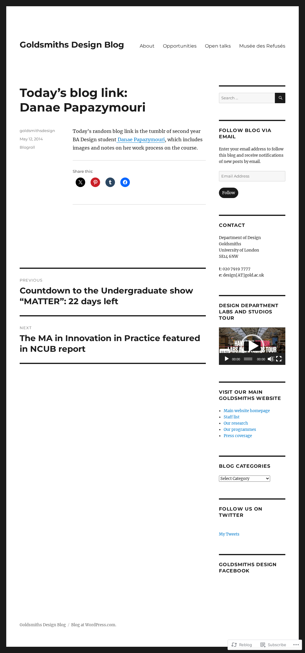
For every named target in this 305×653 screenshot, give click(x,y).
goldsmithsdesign (37, 130)
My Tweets (229, 534)
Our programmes (240, 429)
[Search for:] (247, 98)
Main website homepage (247, 410)
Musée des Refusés (262, 46)
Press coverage (238, 435)
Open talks (218, 46)
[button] (252, 346)
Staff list (231, 417)
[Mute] (270, 359)
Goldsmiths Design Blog (72, 45)
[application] (252, 346)
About (147, 46)
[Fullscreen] (279, 359)
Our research (236, 423)
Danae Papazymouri (140, 139)
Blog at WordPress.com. (93, 624)
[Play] (227, 359)
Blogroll (27, 147)
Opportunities (180, 46)
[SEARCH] (280, 98)
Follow (228, 192)
